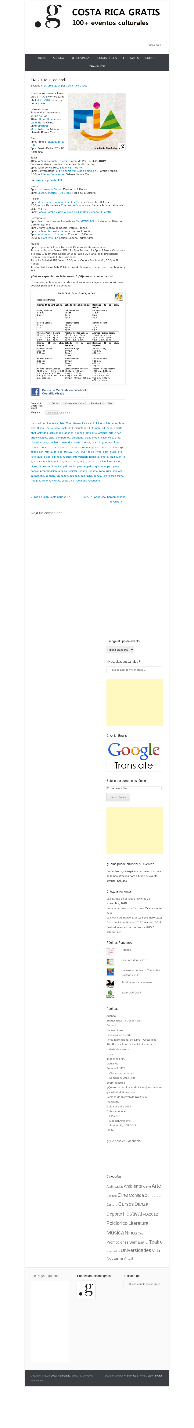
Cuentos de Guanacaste (75, 205)
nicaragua (115, 461)
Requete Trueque (57, 160)
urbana (45, 480)
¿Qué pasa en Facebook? (124, 1141)
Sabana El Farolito (71, 167)
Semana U (138, 1242)
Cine (68, 423)
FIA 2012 (114, 1115)
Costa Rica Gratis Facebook (111, 35)
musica (92, 461)
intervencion (80, 456)
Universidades (136, 1250)
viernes (56, 480)
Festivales (131, 57)
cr (93, 442)
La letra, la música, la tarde (54, 231)
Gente (110, 1054)
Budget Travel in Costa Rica (123, 1020)
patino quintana (96, 466)
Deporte (114, 1214)
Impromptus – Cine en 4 (52, 234)
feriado (58, 451)
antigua (102, 432)
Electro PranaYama (52, 174)
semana (50, 475)
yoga (65, 480)
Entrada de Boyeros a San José (125, 908)
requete (93, 470)
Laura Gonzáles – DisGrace (54, 192)
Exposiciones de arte (118, 1034)
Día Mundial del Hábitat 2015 (123, 922)
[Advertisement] (134, 702)
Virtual (128, 1258)
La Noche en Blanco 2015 (122, 917)
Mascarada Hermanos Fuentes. (57, 202)
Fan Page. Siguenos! (45, 1275)
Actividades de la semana (137, 982)
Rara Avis (47, 237)
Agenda (58, 57)
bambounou (63, 437)
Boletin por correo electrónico (126, 780)
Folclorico (99, 423)
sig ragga (62, 475)
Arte (61, 423)
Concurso (153, 1196)
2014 (109, 427)
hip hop (56, 456)
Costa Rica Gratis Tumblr (152, 35)
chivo (103, 437)
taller (89, 475)
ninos (34, 466)
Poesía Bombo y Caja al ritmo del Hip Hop (63, 211)
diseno (73, 447)
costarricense (82, 442)
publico (62, 470)
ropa (102, 470)
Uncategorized (113, 1251)
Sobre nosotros (115, 1082)
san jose (118, 470)
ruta (108, 470)
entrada (83, 447)
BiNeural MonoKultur (39, 127)
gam (105, 451)
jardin (92, 456)
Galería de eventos (117, 1049)
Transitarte (112, 1101)
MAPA (110, 1130)
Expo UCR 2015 (131, 992)
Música (115, 1233)
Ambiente (52, 423)
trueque (35, 480)
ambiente (91, 432)
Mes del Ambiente (120, 1120)
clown (43, 442)
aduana (69, 432)
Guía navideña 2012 (134, 959)
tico (105, 475)
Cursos (126, 1204)
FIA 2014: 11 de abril (48, 80)
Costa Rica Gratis (76, 85)
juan (118, 456)
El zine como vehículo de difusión (76, 170)
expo (121, 447)
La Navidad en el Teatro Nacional (126, 898)
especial (94, 447)
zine (71, 480)
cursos (55, 447)
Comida (136, 1195)
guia (39, 456)
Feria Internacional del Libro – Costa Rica (131, 1039)
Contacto (111, 1025)
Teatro (49, 427)
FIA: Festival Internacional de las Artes (129, 1044)
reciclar (72, 470)
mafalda (58, 461)
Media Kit (112, 1063)
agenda (79, 432)
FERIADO (44, 99)
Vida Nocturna (62, 427)
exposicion (37, 451)
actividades (56, 432)
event (104, 447)
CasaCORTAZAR (86, 221)
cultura (115, 442)
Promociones (117, 1242)
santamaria (37, 475)
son (83, 475)
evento (113, 447)
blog (87, 437)
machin (47, 461)
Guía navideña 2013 (118, 1106)
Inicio (42, 57)
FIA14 (83, 451)
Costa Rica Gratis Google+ (127, 35)
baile (51, 437)
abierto (118, 427)
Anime (147, 1186)
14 (103, 427)
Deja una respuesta (88, 480)
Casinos (111, 1195)
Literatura (112, 423)
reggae (82, 470)
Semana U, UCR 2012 (122, 1125)
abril (33, 432)
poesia (35, 470)
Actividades (114, 1186)
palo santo (69, 466)
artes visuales (39, 437)
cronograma (102, 442)
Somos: (150, 57)
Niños (40, 427)
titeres (112, 475)
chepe (95, 437)
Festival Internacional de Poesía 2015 (129, 927)
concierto (53, 442)
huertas (67, 456)
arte (111, 432)
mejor (83, 461)
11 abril (96, 427)
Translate (97, 66)
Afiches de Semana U (122, 1073)
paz (109, 466)
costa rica (67, 442)
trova (120, 475)
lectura (38, 461)
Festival (87, 423)
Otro (140, 1233)
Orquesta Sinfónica (50, 466)
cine (110, 437)
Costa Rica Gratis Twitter (119, 35)
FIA (42, 96)
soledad (74, 475)
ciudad (35, 442)
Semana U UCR (116, 1068)
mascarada (71, 461)
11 (88, 427)
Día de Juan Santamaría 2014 (50, 496)
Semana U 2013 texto (122, 1077)
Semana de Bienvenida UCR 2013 (127, 1096)
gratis (113, 451)
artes (118, 432)
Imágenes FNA (115, 1058)
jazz (112, 456)
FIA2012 (150, 1214)
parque (81, 466)
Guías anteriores (116, 1111)
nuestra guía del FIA (49, 180)
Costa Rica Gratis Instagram (160, 35)
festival (68, 451)
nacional (103, 461)
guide (47, 456)
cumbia (35, 447)
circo (117, 437)
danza (63, 447)
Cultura (111, 1204)
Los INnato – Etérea (50, 189)
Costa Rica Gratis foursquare (144, 35)
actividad (42, 432)
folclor (91, 451)
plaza (116, 466)
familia (49, 451)
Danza (77, 423)
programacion (48, 470)
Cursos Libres (106, 57)
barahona (77, 437)
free (99, 451)
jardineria (103, 456)
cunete (45, 447)
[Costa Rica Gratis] (97, 16)
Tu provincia (79, 57)
